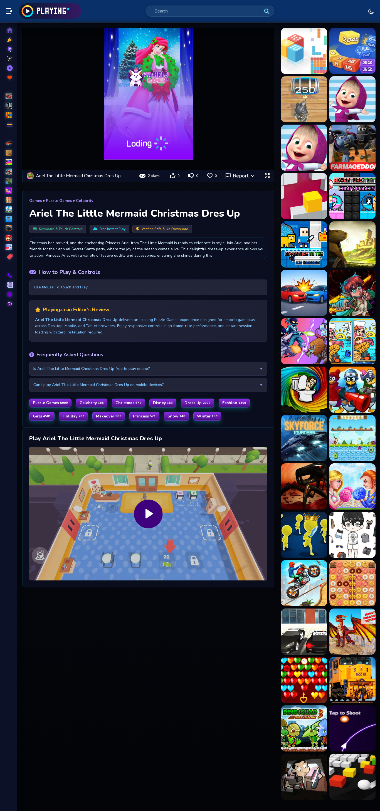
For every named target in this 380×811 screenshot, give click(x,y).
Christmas (128, 403)
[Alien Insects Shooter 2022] (304, 486)
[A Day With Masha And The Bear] (352, 99)
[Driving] (8, 143)
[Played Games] (8, 68)
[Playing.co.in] (50, 11)
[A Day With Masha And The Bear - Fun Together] (304, 148)
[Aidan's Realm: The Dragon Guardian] (352, 293)
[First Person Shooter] (8, 181)
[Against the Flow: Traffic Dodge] (304, 293)
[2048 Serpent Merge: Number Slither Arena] (352, 51)
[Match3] (8, 200)
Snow (176, 416)
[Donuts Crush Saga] (352, 583)
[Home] (8, 30)
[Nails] (8, 190)
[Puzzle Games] (8, 115)
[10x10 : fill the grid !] (304, 51)
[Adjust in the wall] (304, 196)
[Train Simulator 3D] (352, 680)
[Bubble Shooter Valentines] (304, 680)
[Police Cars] (304, 632)
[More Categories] (8, 124)
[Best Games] (8, 49)
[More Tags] (8, 256)
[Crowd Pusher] (304, 535)
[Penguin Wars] (352, 390)
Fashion (234, 403)
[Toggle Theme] (371, 11)
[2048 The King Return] (304, 99)
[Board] (8, 209)
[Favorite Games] (8, 77)
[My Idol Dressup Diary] (352, 535)
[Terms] (8, 285)
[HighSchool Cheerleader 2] (352, 486)
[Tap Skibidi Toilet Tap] (304, 390)
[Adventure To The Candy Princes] (352, 196)
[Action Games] (8, 105)
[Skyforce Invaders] (304, 438)
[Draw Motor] (304, 583)
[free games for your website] (8, 171)
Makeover (108, 416)
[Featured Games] (8, 58)
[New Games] (8, 39)
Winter (207, 416)
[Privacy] (8, 303)
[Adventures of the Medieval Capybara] (352, 244)
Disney (163, 403)
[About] (8, 294)
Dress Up (197, 403)
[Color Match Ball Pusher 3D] (352, 777)
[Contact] (8, 275)
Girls (42, 416)
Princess (144, 416)
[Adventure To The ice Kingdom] (304, 244)
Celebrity (84, 200)
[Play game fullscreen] (267, 175)
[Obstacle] (8, 247)
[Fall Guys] (8, 219)
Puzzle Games (59, 200)
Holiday (73, 416)
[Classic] (8, 152)
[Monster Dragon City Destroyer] (352, 632)
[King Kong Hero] (352, 438)
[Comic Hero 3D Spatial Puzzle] (304, 777)
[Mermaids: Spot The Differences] (352, 341)
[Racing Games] (8, 96)
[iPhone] (8, 162)
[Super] (8, 238)
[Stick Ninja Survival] (304, 341)
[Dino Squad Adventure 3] (304, 728)
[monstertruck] (8, 228)
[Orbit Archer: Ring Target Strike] (352, 728)
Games (35, 200)
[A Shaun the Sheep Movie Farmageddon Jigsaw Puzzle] (352, 148)
